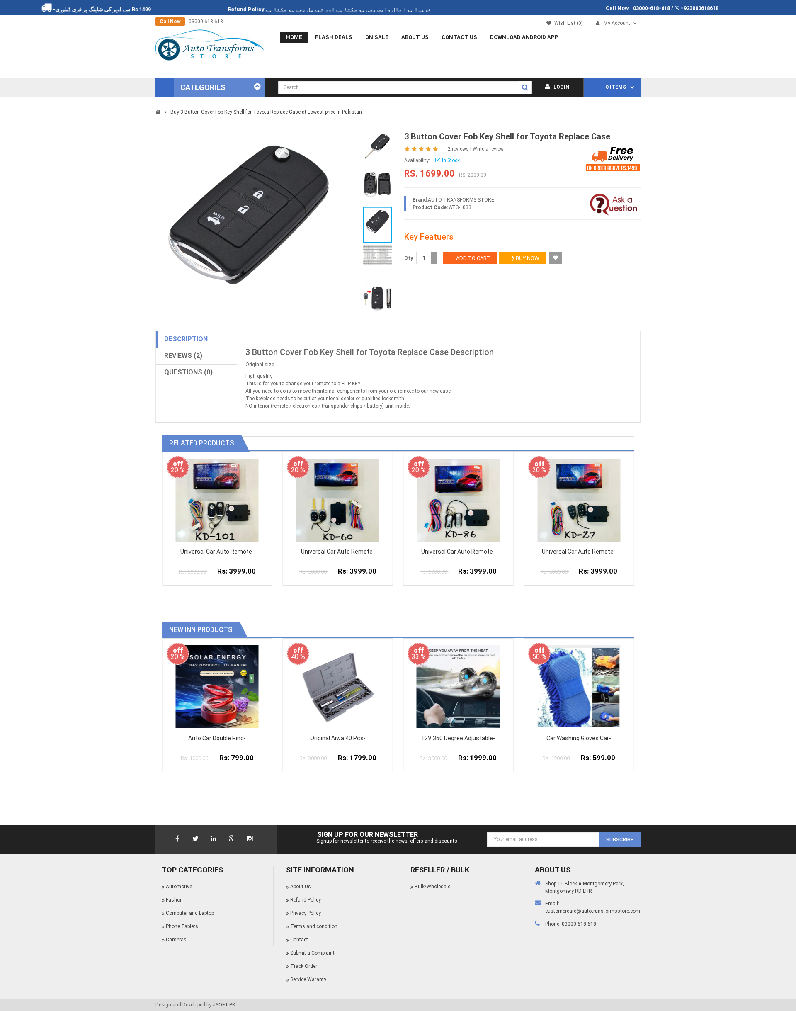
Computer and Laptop (190, 913)
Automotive (179, 886)
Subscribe (619, 840)
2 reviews (458, 149)
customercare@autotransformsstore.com (592, 911)
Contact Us (459, 37)
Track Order (303, 966)
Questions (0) (188, 372)
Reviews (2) (183, 356)
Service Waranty (308, 979)
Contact (299, 940)
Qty (408, 258)
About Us (415, 37)
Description (186, 339)
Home (294, 37)
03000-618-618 (651, 8)
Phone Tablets (182, 926)
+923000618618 (699, 8)
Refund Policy (270, 9)
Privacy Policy (305, 913)
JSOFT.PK (224, 1005)
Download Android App (524, 37)
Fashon (174, 900)
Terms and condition (313, 926)
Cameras (176, 940)
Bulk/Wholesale (432, 886)
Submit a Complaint (312, 953)
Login (560, 87)
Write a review (488, 149)
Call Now (170, 21)
